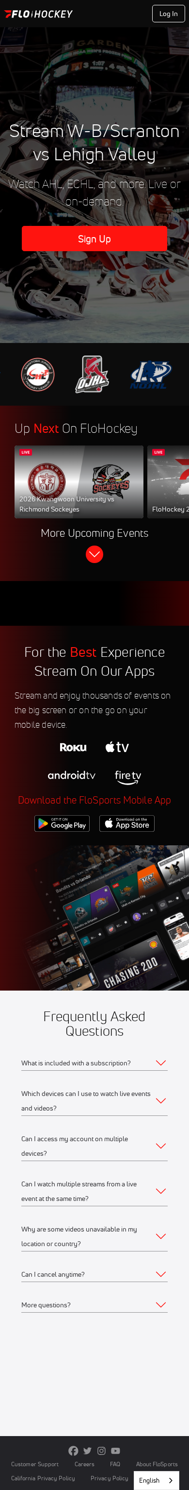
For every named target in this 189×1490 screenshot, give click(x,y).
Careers (85, 1464)
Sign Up (94, 239)
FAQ (115, 1464)
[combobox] (156, 1480)
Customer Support (35, 1464)
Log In (168, 13)
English (149, 1480)
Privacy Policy (109, 1478)
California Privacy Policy (43, 1478)
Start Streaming (79, 491)
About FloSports (157, 1464)
